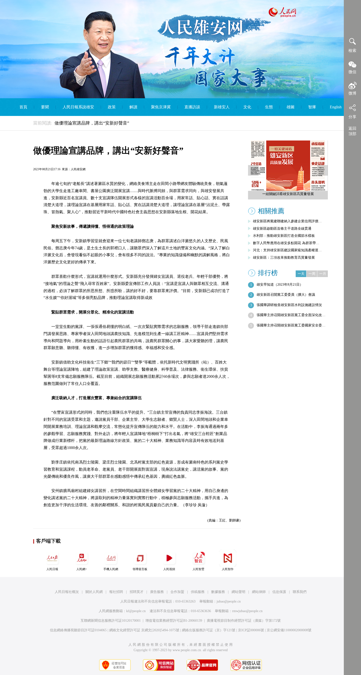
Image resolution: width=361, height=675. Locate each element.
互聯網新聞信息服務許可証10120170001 (111, 620)
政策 (112, 107)
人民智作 (228, 569)
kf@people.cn (136, 611)
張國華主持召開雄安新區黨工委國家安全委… (291, 325)
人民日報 (52, 569)
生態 (269, 107)
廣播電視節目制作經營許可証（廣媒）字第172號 (244, 620)
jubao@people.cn (229, 601)
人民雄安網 (78, 169)
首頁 (23, 107)
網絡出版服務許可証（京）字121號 (208, 630)
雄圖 (290, 107)
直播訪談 (192, 107)
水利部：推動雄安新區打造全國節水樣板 (284, 236)
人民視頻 (169, 569)
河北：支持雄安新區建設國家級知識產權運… (287, 250)
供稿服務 (198, 592)
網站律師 (259, 592)
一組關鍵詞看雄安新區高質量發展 (288, 194)
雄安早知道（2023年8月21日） (280, 284)
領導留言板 (140, 569)
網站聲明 (238, 592)
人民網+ (81, 569)
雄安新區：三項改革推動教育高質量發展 (284, 257)
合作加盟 (177, 592)
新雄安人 (222, 107)
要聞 (45, 107)
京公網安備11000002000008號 (289, 630)
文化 (247, 107)
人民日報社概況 (67, 592)
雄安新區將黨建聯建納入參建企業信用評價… (287, 221)
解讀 (133, 107)
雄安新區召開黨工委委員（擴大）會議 (286, 294)
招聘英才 (136, 592)
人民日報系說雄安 (78, 107)
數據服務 (218, 592)
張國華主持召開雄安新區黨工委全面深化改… (291, 315)
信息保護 (279, 592)
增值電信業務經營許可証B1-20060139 (173, 620)
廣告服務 (157, 592)
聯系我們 (299, 592)
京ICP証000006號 (251, 630)
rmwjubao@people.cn (247, 611)
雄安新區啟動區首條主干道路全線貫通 (282, 228)
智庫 (312, 107)
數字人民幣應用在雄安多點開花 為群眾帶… (286, 243)
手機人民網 (110, 569)
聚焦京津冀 (161, 107)
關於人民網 (94, 592)
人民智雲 (198, 569)
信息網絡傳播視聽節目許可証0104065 (78, 630)
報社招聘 (116, 592)
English (336, 107)
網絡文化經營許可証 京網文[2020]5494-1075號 (144, 630)
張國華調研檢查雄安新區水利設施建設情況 (289, 305)
